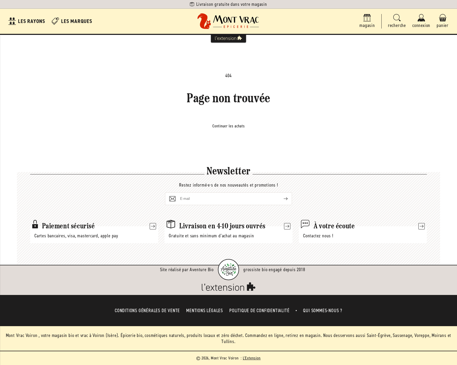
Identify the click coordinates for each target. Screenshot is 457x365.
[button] (397, 21)
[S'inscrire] (281, 198)
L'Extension (252, 358)
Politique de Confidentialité (259, 310)
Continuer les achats (228, 126)
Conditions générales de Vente (147, 310)
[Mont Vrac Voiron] (228, 21)
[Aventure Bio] (228, 269)
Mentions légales (204, 310)
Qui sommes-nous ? (322, 310)
